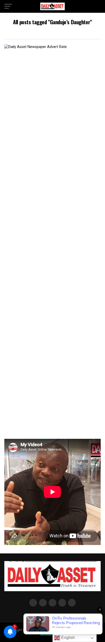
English (67, 637)
